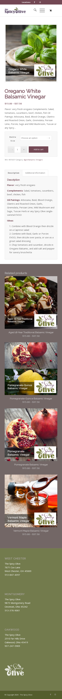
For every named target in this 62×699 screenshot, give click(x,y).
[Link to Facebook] (50, 694)
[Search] (34, 10)
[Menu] (41, 10)
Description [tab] (13, 173)
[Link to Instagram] (55, 694)
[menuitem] (26, 2)
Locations (26, 2)
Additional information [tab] (35, 173)
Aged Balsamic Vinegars (33, 160)
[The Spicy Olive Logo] (15, 10)
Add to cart (38, 149)
